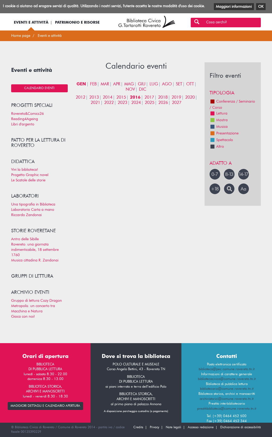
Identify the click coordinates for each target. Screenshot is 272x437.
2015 (121, 97)
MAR (105, 84)
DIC (142, 90)
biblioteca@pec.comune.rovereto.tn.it (226, 369)
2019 (176, 97)
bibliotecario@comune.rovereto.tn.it (226, 389)
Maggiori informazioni (234, 6)
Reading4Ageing (24, 119)
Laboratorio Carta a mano (32, 210)
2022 (109, 103)
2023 (122, 103)
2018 (163, 97)
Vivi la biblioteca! (24, 170)
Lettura (221, 113)
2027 (176, 103)
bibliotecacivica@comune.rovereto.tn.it (227, 379)
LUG (154, 84)
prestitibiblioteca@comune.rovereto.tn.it (226, 408)
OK (261, 6)
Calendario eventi (39, 88)
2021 (95, 103)
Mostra (222, 120)
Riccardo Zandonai (26, 215)
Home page (20, 36)
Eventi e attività (31, 22)
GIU (142, 84)
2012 (80, 97)
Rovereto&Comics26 (27, 114)
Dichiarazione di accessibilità (240, 427)
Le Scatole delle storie (28, 180)
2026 (163, 103)
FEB (93, 84)
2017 (149, 97)
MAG (129, 84)
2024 (136, 103)
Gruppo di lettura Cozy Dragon (36, 301)
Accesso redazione (201, 427)
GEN (81, 84)
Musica (222, 127)
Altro (220, 146)
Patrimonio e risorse (77, 22)
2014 (107, 97)
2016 (135, 97)
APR (116, 84)
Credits (138, 427)
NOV (130, 90)
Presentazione (227, 133)
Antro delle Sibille (25, 239)
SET (179, 84)
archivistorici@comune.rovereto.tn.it (226, 399)
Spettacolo (224, 140)
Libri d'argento (22, 124)
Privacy (154, 427)
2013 (94, 97)
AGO (167, 84)
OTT (190, 84)
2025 (149, 103)
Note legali (173, 427)
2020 (190, 97)
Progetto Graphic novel (29, 175)
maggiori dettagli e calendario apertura (45, 406)
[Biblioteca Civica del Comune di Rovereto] (146, 22)
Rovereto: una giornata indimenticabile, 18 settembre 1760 (35, 250)
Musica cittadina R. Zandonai (34, 260)
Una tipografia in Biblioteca (33, 204)
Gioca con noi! (23, 316)
